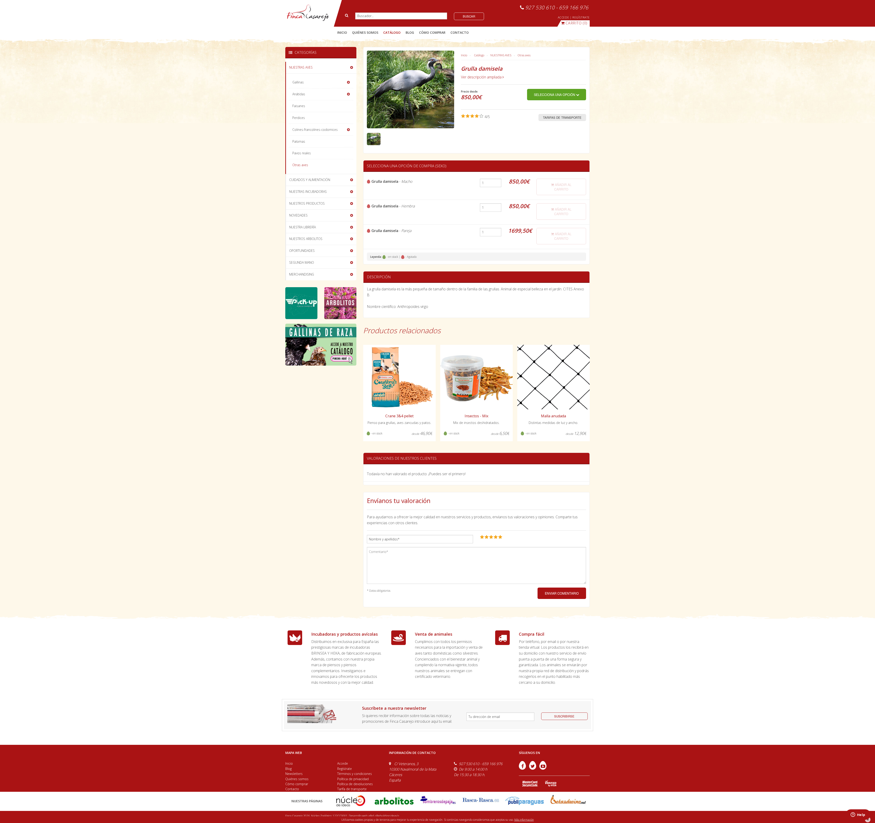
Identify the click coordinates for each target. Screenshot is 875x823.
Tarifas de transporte (562, 117)
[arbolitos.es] (394, 800)
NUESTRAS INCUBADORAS (308, 191)
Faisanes (298, 106)
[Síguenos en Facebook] (523, 768)
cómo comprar (432, 32)
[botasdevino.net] (567, 800)
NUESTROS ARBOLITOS (305, 239)
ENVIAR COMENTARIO (562, 593)
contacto (459, 32)
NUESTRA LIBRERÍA (302, 227)
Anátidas (298, 94)
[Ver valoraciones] (475, 116)
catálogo (392, 32)
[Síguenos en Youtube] (542, 768)
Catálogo (479, 55)
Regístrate (344, 768)
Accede (342, 763)
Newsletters (294, 773)
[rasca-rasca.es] (480, 800)
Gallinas (298, 82)
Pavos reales (301, 153)
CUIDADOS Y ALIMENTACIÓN (309, 180)
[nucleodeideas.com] (350, 800)
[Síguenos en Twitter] (533, 768)
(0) (576, 23)
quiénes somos (365, 32)
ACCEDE (563, 17)
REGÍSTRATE (581, 17)
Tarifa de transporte (352, 789)
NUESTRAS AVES (500, 55)
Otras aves (523, 55)
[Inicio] (307, 12)
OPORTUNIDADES (302, 250)
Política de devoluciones (355, 784)
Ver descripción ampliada (481, 77)
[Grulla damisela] (374, 138)
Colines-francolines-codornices (315, 129)
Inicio (342, 32)
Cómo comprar (296, 784)
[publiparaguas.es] (524, 800)
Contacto (292, 789)
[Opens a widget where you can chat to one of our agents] (857, 815)
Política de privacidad (353, 779)
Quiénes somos (297, 779)
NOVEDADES (298, 215)
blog (410, 32)
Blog (288, 768)
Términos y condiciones (354, 773)
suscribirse (564, 716)
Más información (524, 820)
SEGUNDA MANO (301, 262)
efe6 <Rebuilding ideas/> (384, 816)
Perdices (298, 118)
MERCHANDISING (301, 274)
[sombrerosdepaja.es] (437, 800)
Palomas (298, 141)
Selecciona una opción (555, 94)
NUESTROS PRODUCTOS (307, 203)
